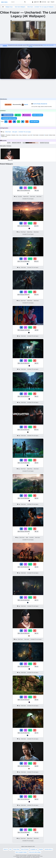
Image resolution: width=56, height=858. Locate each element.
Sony (20, 135)
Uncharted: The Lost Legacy (24, 131)
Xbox (17, 135)
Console (46, 135)
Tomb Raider (35, 135)
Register (52, 1)
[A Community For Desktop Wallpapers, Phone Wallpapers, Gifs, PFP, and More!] (2, 6)
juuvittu (32, 332)
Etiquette (41, 849)
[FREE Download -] (21, 495)
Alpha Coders (4, 2)
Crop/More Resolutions (9, 118)
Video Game (38, 196)
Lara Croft (29, 135)
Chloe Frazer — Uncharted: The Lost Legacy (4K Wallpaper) (40, 6)
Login (48, 1)
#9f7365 (33, 142)
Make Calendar (37, 115)
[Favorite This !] (25, 495)
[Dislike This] (34, 495)
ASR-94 (32, 297)
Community (43, 1)
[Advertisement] (28, 88)
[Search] (25, 2)
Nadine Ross (4, 136)
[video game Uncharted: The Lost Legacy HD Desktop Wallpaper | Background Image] (28, 492)
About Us (6, 849)
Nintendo (13, 135)
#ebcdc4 (36, 142)
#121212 (27, 142)
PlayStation (8, 135)
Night (27, 537)
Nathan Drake (52, 135)
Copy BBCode (34, 121)
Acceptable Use (33, 849)
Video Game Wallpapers (20, 6)
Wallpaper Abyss (9, 6)
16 (30, 187)
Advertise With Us (48, 849)
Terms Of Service (25, 849)
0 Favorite (27, 115)
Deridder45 (32, 432)
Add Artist (8, 104)
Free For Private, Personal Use (40, 103)
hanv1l (26, 104)
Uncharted (41, 135)
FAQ (10, 849)
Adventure (24, 135)
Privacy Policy (16, 849)
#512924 (30, 142)
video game (14, 131)
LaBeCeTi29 (31, 264)
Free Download (7, 115)
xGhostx (32, 534)
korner (32, 228)
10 (30, 258)
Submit (37, 1)
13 (30, 223)
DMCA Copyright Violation (21, 852)
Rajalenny (31, 193)
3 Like (18, 115)
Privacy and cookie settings (35, 852)
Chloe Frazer (8, 131)
